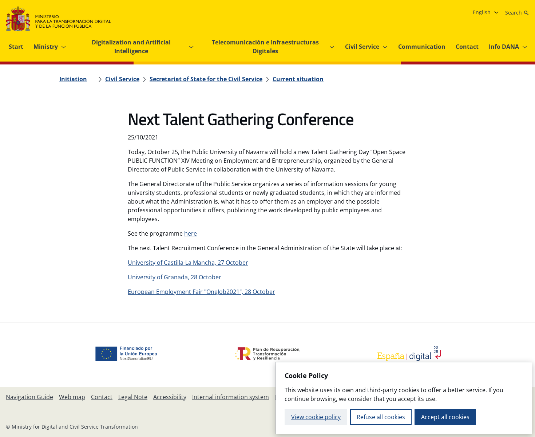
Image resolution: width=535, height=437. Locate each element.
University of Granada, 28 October (174, 277)
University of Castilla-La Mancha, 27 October (188, 263)
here (190, 233)
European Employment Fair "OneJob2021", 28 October (201, 292)
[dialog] (404, 398)
